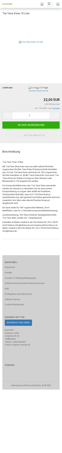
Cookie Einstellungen (14, 304)
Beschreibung (11, 151)
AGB (7, 288)
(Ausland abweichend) (38, 91)
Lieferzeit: (7, 87)
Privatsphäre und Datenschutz (18, 294)
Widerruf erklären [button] (18, 322)
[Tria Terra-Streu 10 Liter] (31, 42)
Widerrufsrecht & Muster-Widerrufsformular (25, 283)
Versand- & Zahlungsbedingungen (20, 278)
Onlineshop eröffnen (20, 385)
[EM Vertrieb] (6, 4)
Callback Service (12, 299)
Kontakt (8, 272)
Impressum (10, 267)
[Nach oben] (53, 448)
